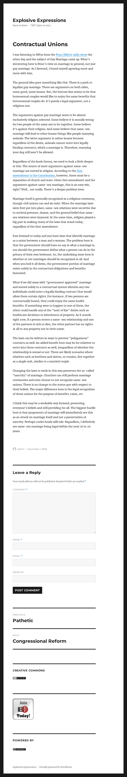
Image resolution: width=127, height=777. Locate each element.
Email (18, 556)
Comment (20, 489)
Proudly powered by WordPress (55, 767)
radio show (80, 54)
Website (18, 572)
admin (21, 449)
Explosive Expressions (39, 20)
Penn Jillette (64, 54)
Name (17, 539)
